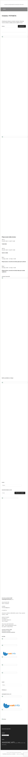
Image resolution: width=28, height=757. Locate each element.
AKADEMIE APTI (8, 742)
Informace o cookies (6, 630)
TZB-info (5, 744)
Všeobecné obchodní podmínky (8, 632)
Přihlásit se (4, 689)
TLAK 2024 (22, 742)
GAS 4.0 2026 (5, 252)
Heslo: (3, 26)
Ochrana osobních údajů (7, 629)
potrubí (16, 742)
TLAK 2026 (4, 244)
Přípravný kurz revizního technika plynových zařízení (14, 261)
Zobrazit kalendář (6, 276)
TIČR (19, 742)
